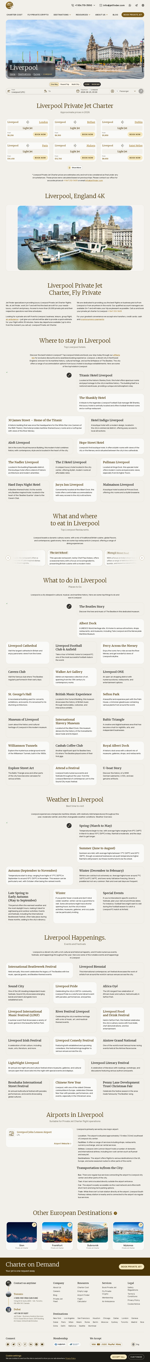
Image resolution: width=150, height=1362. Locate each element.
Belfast (91, 122)
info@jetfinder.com (94, 180)
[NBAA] (59, 1344)
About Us (57, 1287)
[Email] (42, 1344)
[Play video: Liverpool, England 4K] (75, 237)
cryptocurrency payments (92, 319)
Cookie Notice (134, 1304)
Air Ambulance (108, 1301)
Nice (142, 1322)
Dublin (139, 122)
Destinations (24, 74)
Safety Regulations (133, 1288)
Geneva (134, 1318)
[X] (19, 1344)
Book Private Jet (109, 1287)
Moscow (104, 1322)
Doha (55, 1326)
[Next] (142, 558)
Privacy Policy (134, 1300)
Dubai (55, 1322)
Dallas (116, 1318)
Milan (71, 1322)
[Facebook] (25, 1344)
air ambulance (12, 319)
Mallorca (72, 1326)
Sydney (114, 1322)
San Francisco (84, 1318)
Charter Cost (83, 1287)
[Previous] (8, 558)
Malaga (91, 145)
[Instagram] (36, 1344)
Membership (107, 1297)
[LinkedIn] (31, 1344)
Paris (45, 145)
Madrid (134, 1322)
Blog (55, 1295)
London (43, 122)
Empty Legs (82, 1291)
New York (57, 1318)
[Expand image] (69, 375)
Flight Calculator (82, 1300)
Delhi (63, 1326)
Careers (56, 1291)
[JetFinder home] (9, 5)
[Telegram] (136, 5)
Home (12, 74)
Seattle (82, 1326)
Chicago (106, 1318)
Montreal (92, 1326)
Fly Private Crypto (106, 1292)
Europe (37, 74)
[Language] (143, 5)
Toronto (124, 1322)
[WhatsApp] (130, 5)
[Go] (141, 91)
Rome (87, 1322)
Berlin (95, 1322)
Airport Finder (83, 1295)
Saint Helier (136, 145)
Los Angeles (69, 1318)
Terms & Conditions (132, 1295)
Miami (79, 1322)
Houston (96, 1318)
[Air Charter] (74, 1344)
